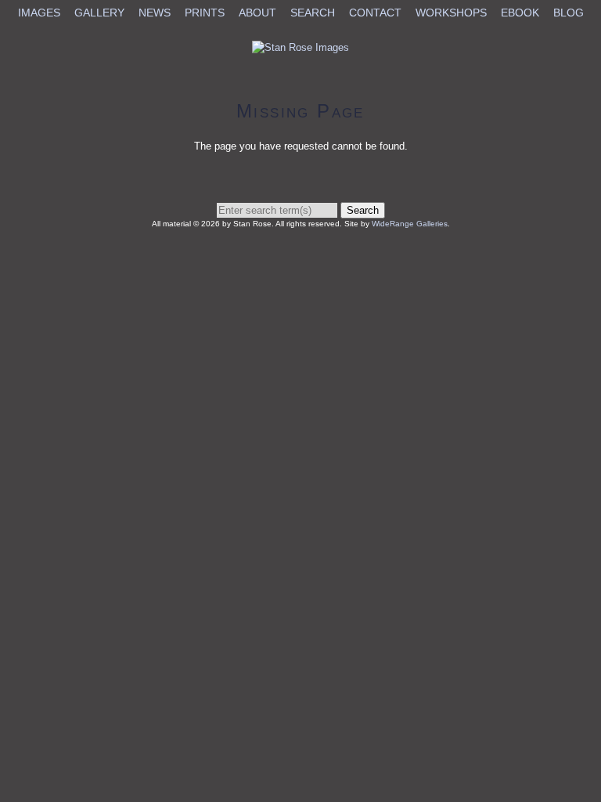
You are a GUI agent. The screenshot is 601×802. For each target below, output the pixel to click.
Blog (568, 12)
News (155, 12)
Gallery (99, 12)
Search (312, 12)
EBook (520, 12)
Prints (205, 12)
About (257, 12)
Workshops (451, 12)
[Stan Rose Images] (300, 47)
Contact (375, 12)
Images (39, 12)
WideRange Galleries (410, 223)
